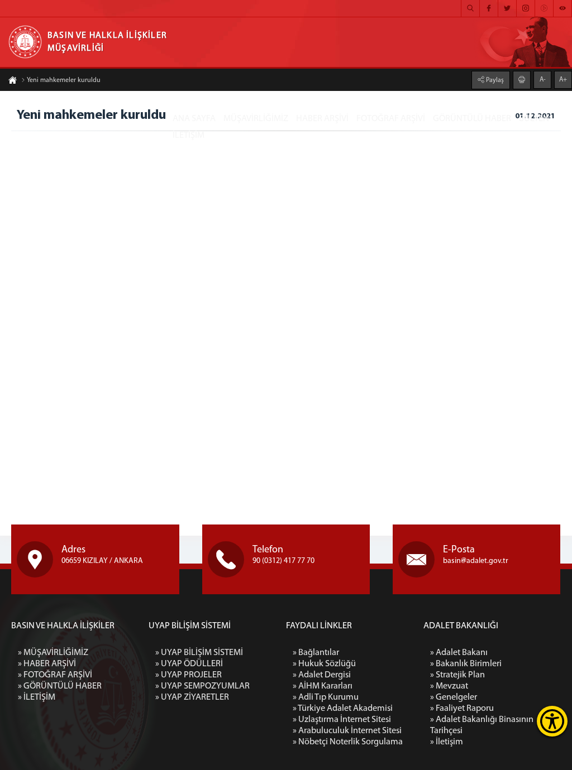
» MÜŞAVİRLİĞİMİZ (53, 652)
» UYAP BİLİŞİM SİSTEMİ (199, 652)
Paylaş (494, 80)
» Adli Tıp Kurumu (326, 697)
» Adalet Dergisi (322, 675)
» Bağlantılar (316, 652)
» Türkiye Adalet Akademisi (343, 708)
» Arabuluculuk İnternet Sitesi (347, 730)
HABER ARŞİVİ (322, 118)
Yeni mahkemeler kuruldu (64, 80)
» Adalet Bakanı (459, 652)
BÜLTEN (534, 118)
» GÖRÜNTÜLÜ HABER (60, 686)
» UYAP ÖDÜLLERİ (189, 664)
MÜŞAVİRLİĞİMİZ (255, 118)
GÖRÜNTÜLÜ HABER (472, 118)
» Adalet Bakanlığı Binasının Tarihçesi (481, 725)
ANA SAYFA (194, 118)
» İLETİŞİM (36, 697)
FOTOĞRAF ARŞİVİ (390, 118)
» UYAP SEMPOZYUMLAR (202, 686)
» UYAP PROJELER (188, 675)
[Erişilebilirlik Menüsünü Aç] (552, 721)
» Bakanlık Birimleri (466, 664)
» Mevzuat (449, 686)
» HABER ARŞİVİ (47, 664)
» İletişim (446, 742)
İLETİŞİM (188, 135)
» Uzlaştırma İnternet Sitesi (342, 719)
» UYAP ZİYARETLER (192, 697)
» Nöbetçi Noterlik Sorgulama (348, 742)
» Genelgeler (453, 697)
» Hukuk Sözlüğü (324, 664)
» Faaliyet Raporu (462, 708)
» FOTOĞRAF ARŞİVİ (55, 675)
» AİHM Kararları (322, 686)
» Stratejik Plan (457, 675)
